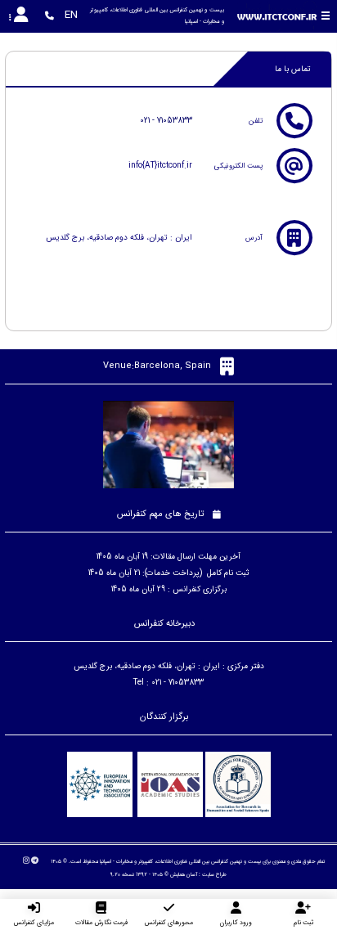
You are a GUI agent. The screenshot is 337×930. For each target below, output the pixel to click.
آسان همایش (183, 874)
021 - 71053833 (166, 121)
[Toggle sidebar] (326, 16)
